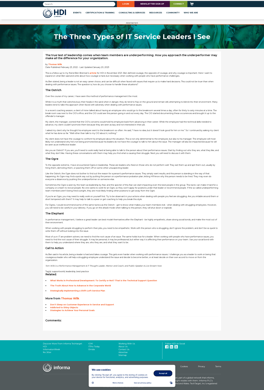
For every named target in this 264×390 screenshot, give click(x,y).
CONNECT (178, 4)
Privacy (201, 366)
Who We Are (191, 12)
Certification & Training (100, 12)
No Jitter (47, 352)
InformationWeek (51, 349)
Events (77, 12)
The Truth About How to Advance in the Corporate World (80, 285)
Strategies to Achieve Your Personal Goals (72, 310)
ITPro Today (94, 346)
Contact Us (124, 349)
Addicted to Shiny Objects (64, 307)
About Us (123, 346)
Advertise (123, 352)
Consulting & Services (132, 12)
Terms (218, 366)
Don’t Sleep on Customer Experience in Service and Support (82, 304)
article (93, 73)
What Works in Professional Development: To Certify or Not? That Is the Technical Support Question (103, 280)
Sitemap (123, 355)
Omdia (91, 349)
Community (173, 12)
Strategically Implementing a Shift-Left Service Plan (77, 290)
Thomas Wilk (55, 64)
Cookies (184, 366)
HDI (45, 346)
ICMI (90, 343)
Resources (155, 12)
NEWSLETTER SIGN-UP (152, 4)
